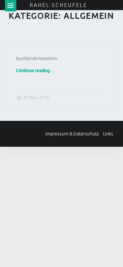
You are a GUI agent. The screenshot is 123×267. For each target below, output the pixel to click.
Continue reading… (35, 70)
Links (108, 133)
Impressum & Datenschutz (72, 133)
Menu (10, 5)
